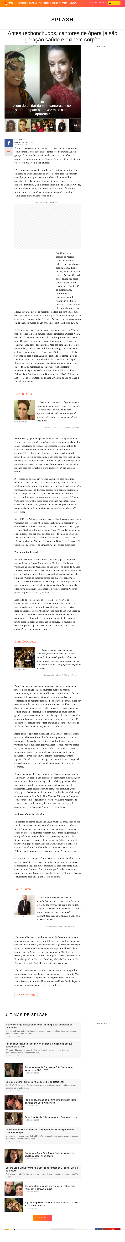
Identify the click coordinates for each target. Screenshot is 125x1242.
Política (29, 10)
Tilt (80, 10)
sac (88, 3)
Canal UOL (91, 10)
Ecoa (84, 10)
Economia (44, 10)
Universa (69, 10)
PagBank (65, 3)
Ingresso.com (24, 3)
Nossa (97, 10)
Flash (9, 10)
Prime (105, 10)
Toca (110, 10)
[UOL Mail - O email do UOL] (94, 2)
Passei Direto (55, 3)
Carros (36, 10)
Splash (63, 10)
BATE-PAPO (34, 3)
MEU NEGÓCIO (44, 3)
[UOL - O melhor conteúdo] (9, 3)
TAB (101, 10)
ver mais (41, 1218)
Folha (50, 10)
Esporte (56, 10)
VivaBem (76, 10)
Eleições (15, 10)
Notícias (22, 10)
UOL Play (73, 3)
